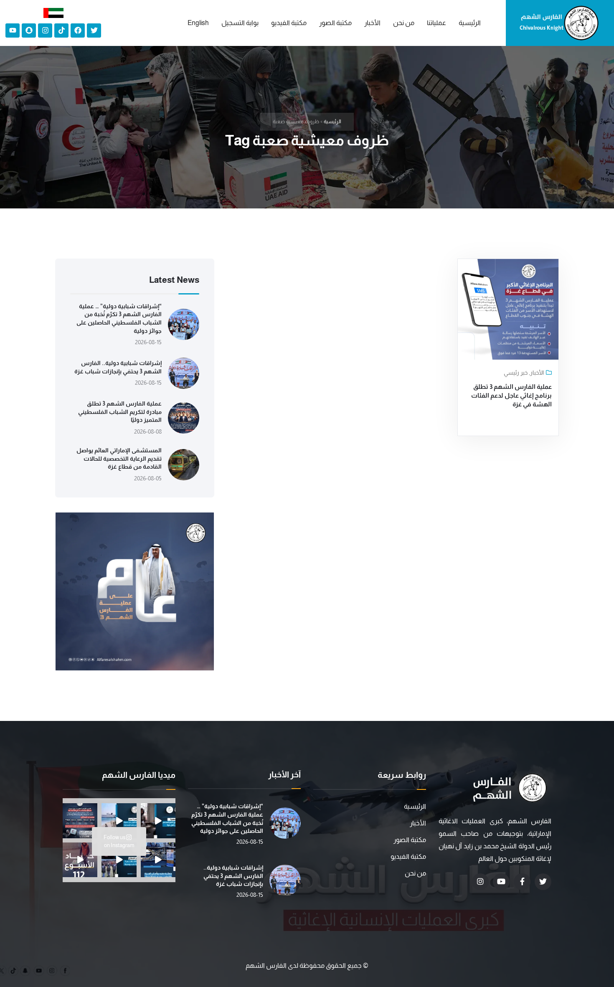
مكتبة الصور (409, 839)
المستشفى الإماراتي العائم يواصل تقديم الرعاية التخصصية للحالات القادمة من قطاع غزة (119, 458)
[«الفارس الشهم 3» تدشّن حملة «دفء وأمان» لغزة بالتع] (158, 859)
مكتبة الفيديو (408, 856)
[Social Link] (543, 881)
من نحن (415, 873)
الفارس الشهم (267, 965)
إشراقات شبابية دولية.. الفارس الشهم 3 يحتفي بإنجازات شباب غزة (233, 875)
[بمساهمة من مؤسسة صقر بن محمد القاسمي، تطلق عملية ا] (158, 820)
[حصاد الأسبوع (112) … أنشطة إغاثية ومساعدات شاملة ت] (80, 859)
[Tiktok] (61, 30)
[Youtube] (12, 30)
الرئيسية (332, 121)
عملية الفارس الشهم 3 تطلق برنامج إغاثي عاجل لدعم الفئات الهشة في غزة (511, 395)
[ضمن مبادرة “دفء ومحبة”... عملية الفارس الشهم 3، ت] (118, 859)
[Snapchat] (29, 30)
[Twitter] (94, 30)
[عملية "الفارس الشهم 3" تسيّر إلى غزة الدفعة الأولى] (118, 820)
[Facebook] (78, 30)
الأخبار (537, 372)
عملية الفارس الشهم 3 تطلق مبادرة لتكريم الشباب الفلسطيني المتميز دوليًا (120, 411)
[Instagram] (45, 30)
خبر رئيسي (516, 372)
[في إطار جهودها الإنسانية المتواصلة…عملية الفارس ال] (80, 820)
